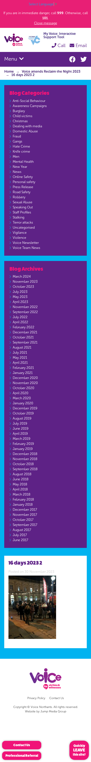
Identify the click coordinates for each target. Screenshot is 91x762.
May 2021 (20, 358)
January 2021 (23, 373)
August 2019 (22, 418)
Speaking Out (23, 207)
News (17, 172)
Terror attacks (23, 222)
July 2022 (20, 317)
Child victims (22, 116)
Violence (19, 238)
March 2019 (21, 439)
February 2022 (23, 327)
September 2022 (25, 312)
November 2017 (25, 515)
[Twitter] (83, 59)
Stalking (18, 217)
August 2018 (22, 474)
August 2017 (22, 530)
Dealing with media (27, 126)
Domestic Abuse (25, 131)
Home (9, 71)
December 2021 (25, 332)
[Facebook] (73, 59)
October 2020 (23, 388)
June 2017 (20, 540)
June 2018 (20, 479)
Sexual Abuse (22, 202)
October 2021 (23, 337)
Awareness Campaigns (30, 106)
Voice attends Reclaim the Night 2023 (51, 71)
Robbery (19, 197)
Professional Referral (22, 756)
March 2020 (22, 398)
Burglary (19, 111)
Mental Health (23, 162)
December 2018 (25, 454)
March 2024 (22, 276)
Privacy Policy (36, 698)
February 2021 (23, 368)
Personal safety (24, 182)
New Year (20, 167)
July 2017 (20, 535)
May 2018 (20, 484)
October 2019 (23, 413)
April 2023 (20, 302)
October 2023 (23, 287)
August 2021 (22, 347)
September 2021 (25, 342)
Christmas (20, 121)
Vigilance (20, 233)
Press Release (23, 187)
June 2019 (20, 429)
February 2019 (23, 444)
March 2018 (21, 494)
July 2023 (20, 292)
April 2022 (20, 322)
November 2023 (25, 282)
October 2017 (23, 520)
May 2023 (20, 297)
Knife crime (21, 151)
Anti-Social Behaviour (29, 101)
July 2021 (20, 352)
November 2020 (25, 383)
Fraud (17, 136)
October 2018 (23, 464)
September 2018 (25, 469)
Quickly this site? (79, 750)
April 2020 (20, 393)
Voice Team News (26, 248)
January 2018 (23, 505)
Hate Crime (21, 146)
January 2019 (23, 449)
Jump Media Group (53, 711)
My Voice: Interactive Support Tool (59, 35)
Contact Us (56, 698)
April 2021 (20, 363)
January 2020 (23, 403)
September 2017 (25, 525)
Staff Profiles (22, 212)
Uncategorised (24, 227)
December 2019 (25, 408)
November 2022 (25, 307)
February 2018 (23, 499)
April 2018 (20, 489)
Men (16, 157)
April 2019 (20, 434)
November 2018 (25, 459)
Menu (11, 59)
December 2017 (25, 510)
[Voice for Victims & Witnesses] (22, 40)
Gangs (17, 141)
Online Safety (23, 177)
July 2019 (20, 423)
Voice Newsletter (26, 243)
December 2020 (25, 378)
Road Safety (21, 192)
